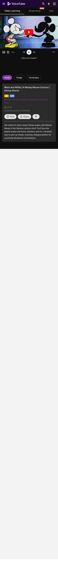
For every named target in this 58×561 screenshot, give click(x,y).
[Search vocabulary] (43, 3)
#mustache (33, 99)
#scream (8, 99)
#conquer (43, 99)
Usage (19, 77)
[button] (4, 52)
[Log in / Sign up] (54, 3)
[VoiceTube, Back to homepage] (16, 4)
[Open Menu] (3, 3)
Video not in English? (29, 58)
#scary (24, 99)
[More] (53, 52)
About (7, 77)
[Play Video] (29, 32)
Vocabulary (34, 77)
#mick (7, 103)
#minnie (16, 99)
